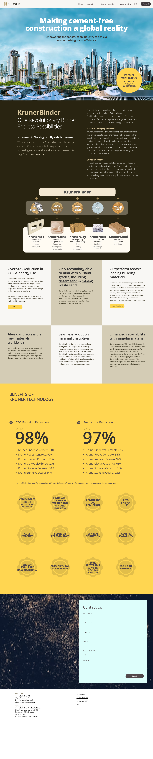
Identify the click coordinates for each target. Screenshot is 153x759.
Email (85, 642)
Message (86, 660)
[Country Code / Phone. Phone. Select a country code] (86, 655)
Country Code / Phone (90, 651)
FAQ (77, 704)
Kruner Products (82, 698)
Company (87, 632)
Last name (87, 623)
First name (87, 613)
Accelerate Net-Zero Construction (129, 83)
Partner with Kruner (129, 76)
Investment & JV (81, 701)
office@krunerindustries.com (25, 702)
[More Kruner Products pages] (114, 3)
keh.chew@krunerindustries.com (26, 716)
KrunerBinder (81, 695)
